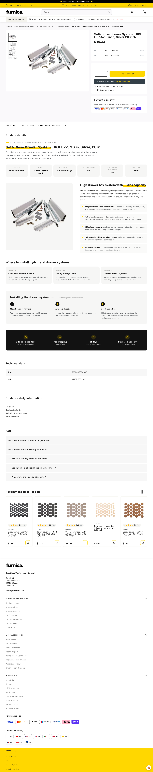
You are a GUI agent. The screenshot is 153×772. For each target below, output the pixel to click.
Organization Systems (85, 19)
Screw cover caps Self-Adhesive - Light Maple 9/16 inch (104, 528)
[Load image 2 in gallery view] (12, 46)
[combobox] (76, 12)
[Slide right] (144, 491)
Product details (12, 125)
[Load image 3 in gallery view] (12, 54)
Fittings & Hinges (39, 19)
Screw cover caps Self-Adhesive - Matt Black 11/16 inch (47, 534)
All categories (18, 19)
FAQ (65, 125)
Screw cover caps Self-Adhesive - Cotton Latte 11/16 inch (75, 534)
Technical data (28, 125)
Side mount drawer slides (24, 26)
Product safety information (49, 125)
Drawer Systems (107, 19)
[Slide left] (139, 491)
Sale (121, 19)
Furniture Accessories (61, 19)
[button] (144, 12)
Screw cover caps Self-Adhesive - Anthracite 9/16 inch (18, 534)
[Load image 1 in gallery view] (12, 37)
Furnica (9, 26)
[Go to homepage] (15, 12)
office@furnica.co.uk (139, 5)
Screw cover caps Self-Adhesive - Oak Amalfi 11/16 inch (133, 534)
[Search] (109, 12)
